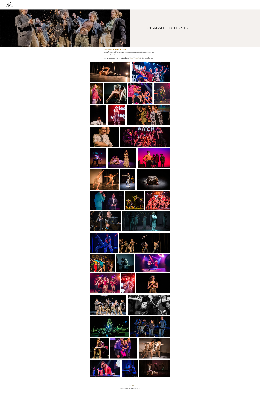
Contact (142, 4)
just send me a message (135, 58)
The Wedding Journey (126, 4)
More (148, 4)
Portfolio (136, 4)
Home (111, 4)
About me (117, 4)
